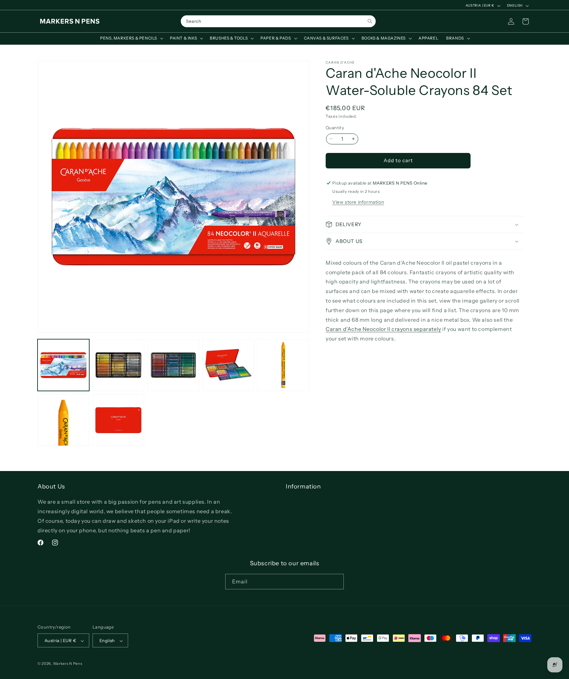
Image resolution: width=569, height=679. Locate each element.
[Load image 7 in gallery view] (118, 420)
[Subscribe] (336, 581)
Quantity (335, 127)
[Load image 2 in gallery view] (118, 365)
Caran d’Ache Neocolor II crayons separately (383, 329)
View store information (358, 202)
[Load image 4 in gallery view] (228, 365)
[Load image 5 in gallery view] (283, 365)
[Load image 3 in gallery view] (173, 365)
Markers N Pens (67, 664)
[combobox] (278, 21)
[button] (131, 38)
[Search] (370, 21)
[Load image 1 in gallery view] (63, 365)
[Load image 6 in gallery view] (63, 420)
